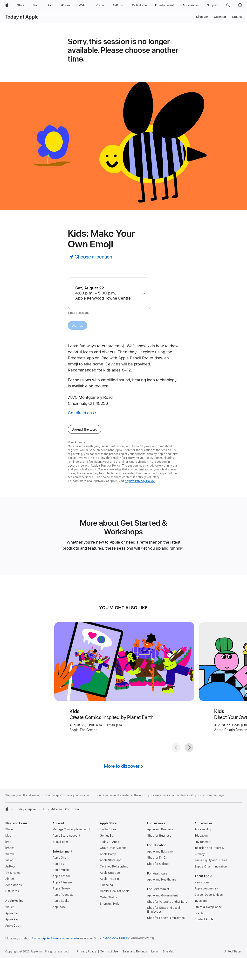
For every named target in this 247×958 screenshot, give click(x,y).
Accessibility (202, 829)
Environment (202, 842)
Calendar (220, 17)
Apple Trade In (109, 879)
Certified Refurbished (114, 866)
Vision (9, 860)
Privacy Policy (86, 951)
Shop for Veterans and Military (167, 901)
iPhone (9, 848)
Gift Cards (12, 891)
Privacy (199, 854)
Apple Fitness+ (62, 882)
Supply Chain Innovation (210, 866)
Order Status (108, 897)
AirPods (10, 866)
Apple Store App (110, 860)
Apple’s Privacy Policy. (140, 481)
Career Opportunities (208, 894)
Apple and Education (160, 851)
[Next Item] (189, 747)
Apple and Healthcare (161, 879)
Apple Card (12, 913)
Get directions (81, 412)
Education (201, 835)
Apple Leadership (206, 888)
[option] (107, 293)
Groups (237, 17)
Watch (9, 854)
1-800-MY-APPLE (115, 938)
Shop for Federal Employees (166, 918)
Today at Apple (22, 17)
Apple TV (59, 864)
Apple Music (61, 870)
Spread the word (84, 429)
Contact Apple (203, 919)
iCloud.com (60, 842)
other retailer (70, 938)
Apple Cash (13, 925)
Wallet (9, 907)
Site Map (168, 951)
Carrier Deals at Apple (114, 891)
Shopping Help (109, 903)
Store (9, 829)
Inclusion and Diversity (209, 848)
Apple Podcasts (63, 894)
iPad (8, 842)
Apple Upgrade (110, 872)
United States (233, 951)
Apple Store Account (66, 835)
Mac (8, 835)
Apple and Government (162, 895)
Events (198, 913)
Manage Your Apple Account (71, 829)
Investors (200, 900)
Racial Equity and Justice (210, 860)
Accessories (13, 885)
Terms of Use (109, 951)
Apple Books (61, 900)
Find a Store (108, 829)
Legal (154, 951)
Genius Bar (107, 835)
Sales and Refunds (134, 951)
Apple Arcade (62, 876)
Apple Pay (12, 919)
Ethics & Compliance (208, 907)
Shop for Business (159, 835)
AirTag (9, 879)
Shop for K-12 (156, 857)
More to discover (122, 766)
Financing (106, 885)
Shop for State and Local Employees (163, 909)
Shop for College (158, 864)
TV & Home (13, 872)
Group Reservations (113, 848)
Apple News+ (61, 888)
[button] (228, 5)
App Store (59, 907)
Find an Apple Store (45, 938)
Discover (202, 17)
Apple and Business (160, 829)
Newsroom (201, 882)
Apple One (59, 857)
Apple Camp (108, 854)
